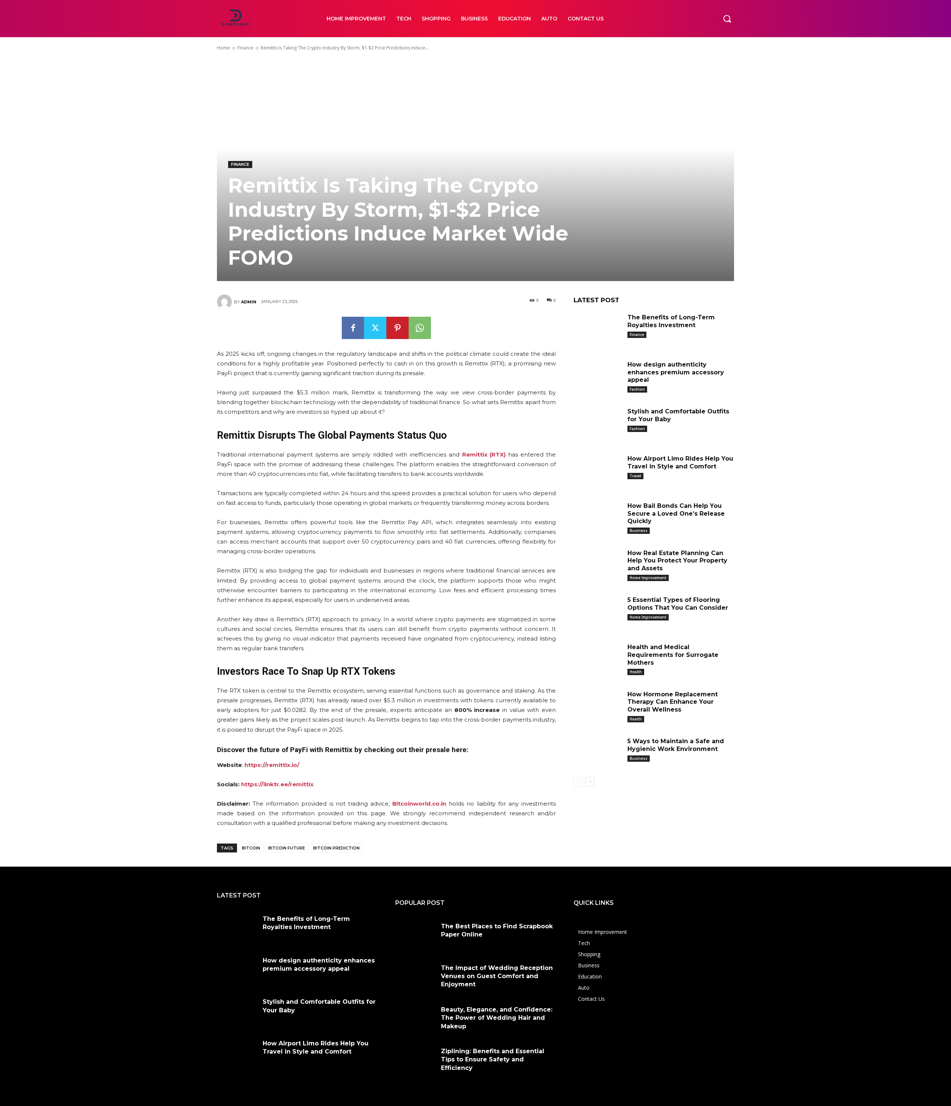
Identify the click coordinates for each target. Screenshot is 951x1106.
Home (223, 48)
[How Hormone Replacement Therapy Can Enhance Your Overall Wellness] (598, 706)
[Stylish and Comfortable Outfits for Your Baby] (598, 423)
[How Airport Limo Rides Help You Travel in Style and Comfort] (598, 470)
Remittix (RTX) (484, 454)
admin (248, 301)
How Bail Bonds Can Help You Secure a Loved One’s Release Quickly (676, 513)
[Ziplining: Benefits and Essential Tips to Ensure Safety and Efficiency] (415, 1060)
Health (636, 671)
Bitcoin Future (286, 848)
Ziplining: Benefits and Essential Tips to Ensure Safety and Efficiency (492, 1059)
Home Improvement (648, 577)
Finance (245, 48)
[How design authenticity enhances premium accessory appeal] (598, 376)
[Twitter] (375, 328)
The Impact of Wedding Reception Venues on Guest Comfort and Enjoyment (497, 976)
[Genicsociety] (263, 18)
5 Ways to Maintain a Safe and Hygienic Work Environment (675, 745)
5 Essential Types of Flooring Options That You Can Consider (677, 603)
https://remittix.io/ (271, 764)
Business (638, 530)
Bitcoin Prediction (336, 848)
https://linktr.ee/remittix (277, 784)
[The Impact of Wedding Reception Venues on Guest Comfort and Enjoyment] (415, 977)
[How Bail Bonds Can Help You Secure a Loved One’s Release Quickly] (598, 517)
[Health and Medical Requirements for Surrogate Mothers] (598, 658)
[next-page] (590, 782)
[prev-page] (578, 782)
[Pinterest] (397, 328)
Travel (635, 475)
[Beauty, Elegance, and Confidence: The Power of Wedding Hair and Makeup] (415, 1019)
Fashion (637, 389)
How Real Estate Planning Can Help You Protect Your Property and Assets (677, 560)
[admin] (225, 301)
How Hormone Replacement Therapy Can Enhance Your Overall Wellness (672, 702)
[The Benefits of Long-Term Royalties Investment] (598, 329)
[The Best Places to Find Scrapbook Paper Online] (415, 935)
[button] (727, 19)
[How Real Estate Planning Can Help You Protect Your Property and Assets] (598, 564)
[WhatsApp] (420, 328)
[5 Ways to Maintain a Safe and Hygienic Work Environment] (598, 753)
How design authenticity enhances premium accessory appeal (675, 372)
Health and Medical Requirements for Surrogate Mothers (672, 655)
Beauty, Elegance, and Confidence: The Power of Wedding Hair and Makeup (496, 1018)
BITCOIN (251, 848)
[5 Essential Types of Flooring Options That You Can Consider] (598, 611)
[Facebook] (353, 328)
